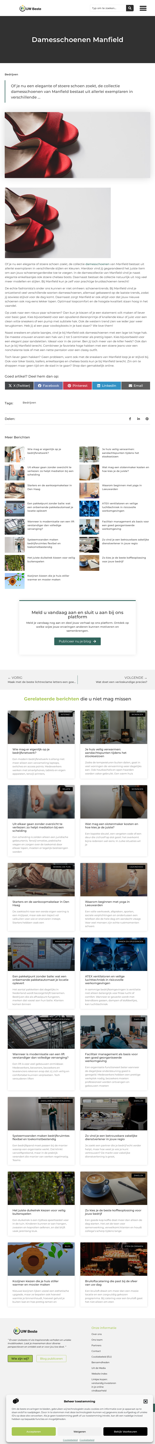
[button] (145, 1401)
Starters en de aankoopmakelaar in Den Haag (40, 903)
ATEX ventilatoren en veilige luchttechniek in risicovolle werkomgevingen (120, 507)
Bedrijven (11, 74)
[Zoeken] (130, 8)
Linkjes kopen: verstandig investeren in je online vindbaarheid (103, 1385)
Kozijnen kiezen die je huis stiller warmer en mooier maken (35, 1282)
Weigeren (80, 1431)
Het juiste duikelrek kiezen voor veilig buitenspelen (38, 1212)
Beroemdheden (100, 1362)
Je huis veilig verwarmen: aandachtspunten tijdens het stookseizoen (120, 453)
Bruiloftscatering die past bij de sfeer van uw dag (111, 1282)
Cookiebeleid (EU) (101, 1356)
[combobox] (108, 8)
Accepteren (33, 1431)
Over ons (96, 1334)
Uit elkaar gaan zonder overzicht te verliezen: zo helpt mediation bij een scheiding (50, 471)
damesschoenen (97, 264)
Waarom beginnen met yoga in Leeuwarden (107, 903)
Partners (96, 1345)
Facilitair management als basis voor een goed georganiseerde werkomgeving (125, 525)
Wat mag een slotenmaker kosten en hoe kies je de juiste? (111, 825)
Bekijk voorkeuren (125, 1431)
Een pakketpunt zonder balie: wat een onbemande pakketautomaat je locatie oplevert (50, 507)
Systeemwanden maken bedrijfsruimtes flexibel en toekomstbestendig (44, 543)
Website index (99, 1373)
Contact (96, 1351)
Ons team (97, 1339)
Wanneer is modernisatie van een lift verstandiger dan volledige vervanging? (50, 525)
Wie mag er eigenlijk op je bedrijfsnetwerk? (31, 751)
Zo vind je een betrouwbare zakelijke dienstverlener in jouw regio (111, 1137)
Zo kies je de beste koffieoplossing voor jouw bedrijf (113, 1212)
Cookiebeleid (70, 1440)
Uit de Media (98, 1368)
